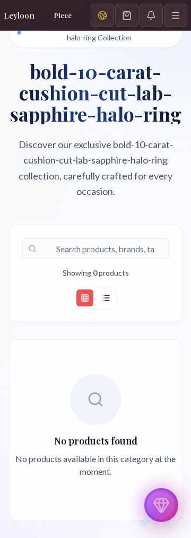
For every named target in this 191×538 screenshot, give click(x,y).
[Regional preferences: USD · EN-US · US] (102, 15)
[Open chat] (161, 505)
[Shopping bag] (126, 15)
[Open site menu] (175, 15)
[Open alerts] (151, 15)
